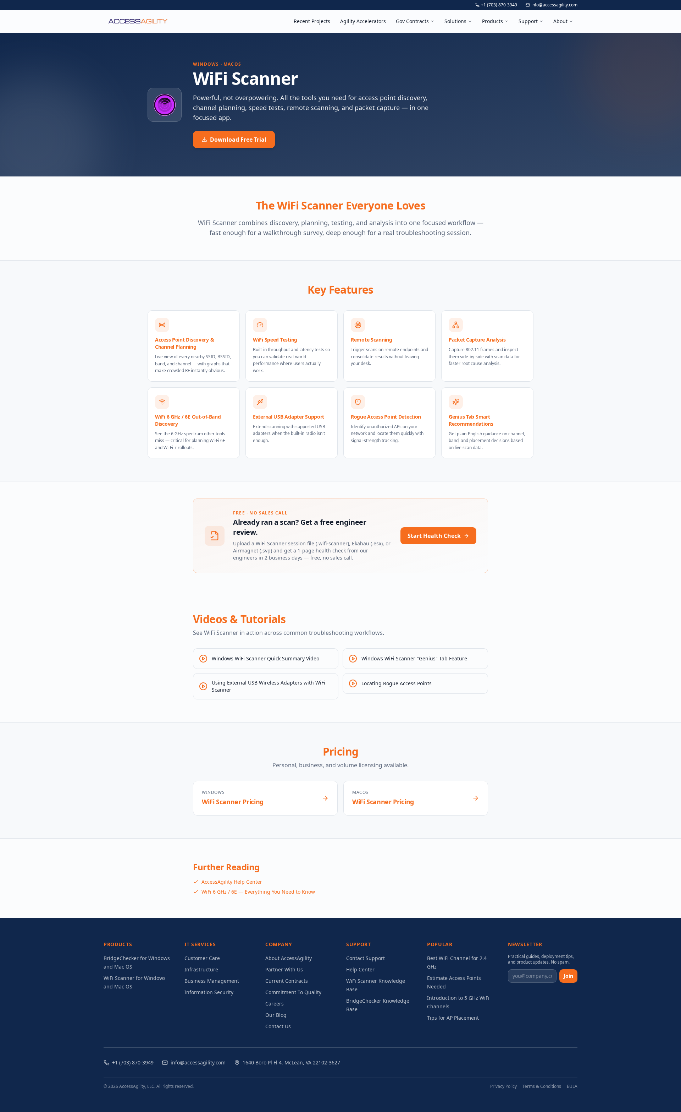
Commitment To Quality (293, 992)
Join (568, 975)
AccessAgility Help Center (231, 881)
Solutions (455, 21)
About (560, 21)
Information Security (208, 992)
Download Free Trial (238, 139)
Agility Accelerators (363, 21)
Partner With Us (284, 969)
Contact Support (365, 958)
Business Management (211, 980)
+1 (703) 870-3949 (499, 5)
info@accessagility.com (554, 5)
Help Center (360, 969)
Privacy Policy (503, 1086)
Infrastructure (201, 969)
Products (492, 21)
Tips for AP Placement (453, 1017)
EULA (572, 1086)
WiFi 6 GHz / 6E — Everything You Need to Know (258, 891)
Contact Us (278, 1026)
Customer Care (202, 958)
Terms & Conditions (541, 1086)
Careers (274, 1003)
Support (528, 21)
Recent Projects (312, 21)
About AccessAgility (288, 958)
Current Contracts (286, 980)
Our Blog (276, 1015)
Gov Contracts (412, 21)
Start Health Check (434, 536)
